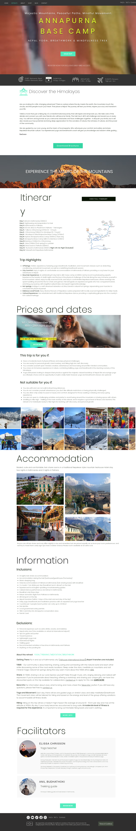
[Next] (117, 331)
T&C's (56, 817)
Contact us (70, 680)
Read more (23, 134)
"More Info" (86, 685)
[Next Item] (131, 429)
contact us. (47, 687)
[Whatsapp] (28, 817)
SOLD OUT (68, 54)
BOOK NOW (38, 344)
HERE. (92, 670)
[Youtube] (32, 817)
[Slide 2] (68, 344)
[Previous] (20, 331)
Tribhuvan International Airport (72, 659)
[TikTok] (36, 817)
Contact (62, 817)
